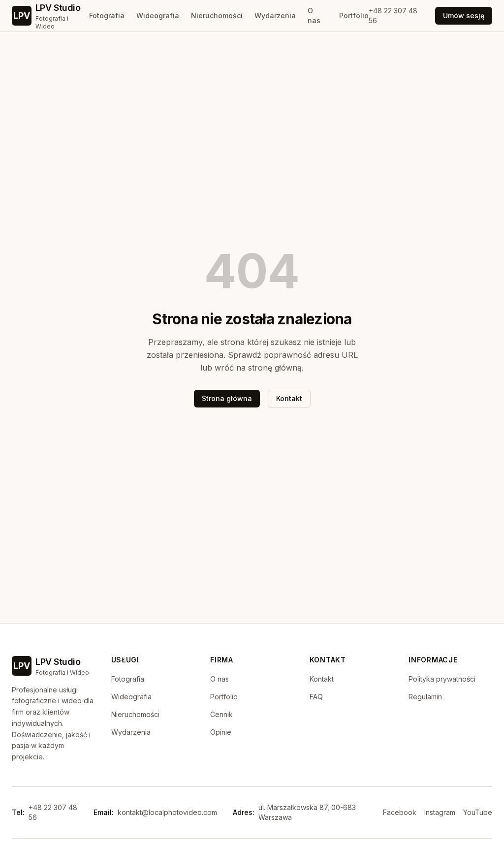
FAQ (316, 696)
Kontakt (289, 398)
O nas (314, 15)
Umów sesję (463, 15)
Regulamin (425, 696)
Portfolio (354, 15)
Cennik (221, 714)
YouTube (477, 812)
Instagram (439, 812)
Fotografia (107, 15)
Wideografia (157, 15)
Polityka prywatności (442, 679)
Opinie (220, 732)
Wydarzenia (275, 15)
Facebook (399, 812)
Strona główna (227, 398)
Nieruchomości (217, 15)
